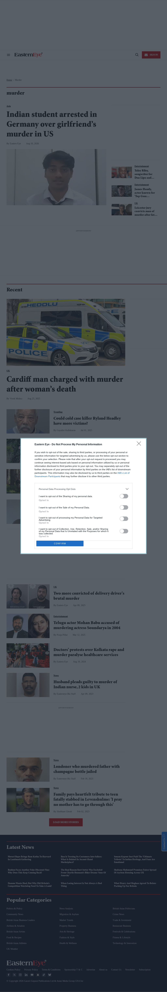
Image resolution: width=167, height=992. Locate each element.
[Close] (140, 445)
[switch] (124, 496)
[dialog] (83, 496)
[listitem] (83, 489)
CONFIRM (60, 543)
